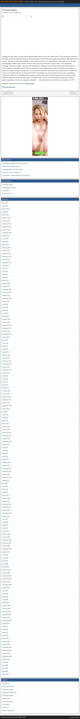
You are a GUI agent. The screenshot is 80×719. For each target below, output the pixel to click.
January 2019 (6, 221)
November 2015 (6, 328)
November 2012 (6, 435)
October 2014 (6, 367)
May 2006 (5, 668)
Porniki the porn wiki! (8, 87)
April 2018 (5, 241)
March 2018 (5, 244)
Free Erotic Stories (7, 184)
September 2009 (7, 549)
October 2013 (6, 403)
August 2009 (5, 552)
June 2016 (5, 307)
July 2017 (5, 268)
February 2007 (6, 641)
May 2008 (5, 596)
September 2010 (7, 513)
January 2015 (6, 358)
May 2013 (5, 417)
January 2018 (6, 250)
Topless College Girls (8, 710)
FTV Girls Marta (9, 10)
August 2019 (5, 209)
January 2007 (6, 644)
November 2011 (6, 471)
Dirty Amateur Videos (8, 686)
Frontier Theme (74, 717)
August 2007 (5, 623)
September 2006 (7, 656)
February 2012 (6, 462)
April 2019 (5, 212)
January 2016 (6, 322)
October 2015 (6, 331)
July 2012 (5, 447)
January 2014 (6, 394)
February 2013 (6, 426)
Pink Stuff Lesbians (7, 695)
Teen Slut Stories (7, 193)
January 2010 (6, 537)
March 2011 (5, 495)
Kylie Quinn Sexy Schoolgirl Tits (11, 172)
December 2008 (6, 576)
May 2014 (5, 382)
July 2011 (5, 483)
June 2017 (5, 271)
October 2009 (6, 546)
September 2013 (7, 405)
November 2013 (6, 400)
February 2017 (6, 283)
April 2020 (5, 206)
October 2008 (6, 582)
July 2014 (5, 376)
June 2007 (5, 629)
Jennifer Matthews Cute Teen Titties (12, 169)
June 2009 (5, 558)
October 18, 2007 (7, 12)
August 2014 (5, 373)
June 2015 (5, 343)
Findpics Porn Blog (7, 689)
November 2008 (6, 579)
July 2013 (5, 411)
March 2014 (5, 388)
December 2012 (6, 432)
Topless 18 (5, 707)
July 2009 (5, 555)
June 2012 (5, 450)
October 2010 (6, 510)
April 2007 (5, 635)
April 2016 (5, 313)
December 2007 (6, 611)
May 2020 (5, 203)
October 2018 (6, 230)
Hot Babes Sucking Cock (9, 692)
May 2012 (5, 453)
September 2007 (7, 620)
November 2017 (6, 256)
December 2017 (6, 253)
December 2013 (6, 397)
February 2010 (6, 534)
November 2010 (6, 507)
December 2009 (6, 540)
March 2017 (5, 280)
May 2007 (5, 632)
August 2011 (5, 480)
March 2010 (5, 531)
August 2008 (5, 588)
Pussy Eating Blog (7, 701)
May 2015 (5, 346)
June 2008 (5, 593)
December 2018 (6, 224)
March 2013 (5, 423)
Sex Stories (5, 190)
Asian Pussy (5, 683)
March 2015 (5, 352)
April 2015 (5, 349)
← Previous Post (7, 93)
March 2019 (5, 215)
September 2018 (7, 232)
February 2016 (6, 319)
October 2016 (6, 295)
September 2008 (7, 584)
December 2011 (6, 468)
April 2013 (5, 420)
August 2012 (5, 444)
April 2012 (5, 456)
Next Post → (74, 93)
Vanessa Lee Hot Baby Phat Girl (11, 166)
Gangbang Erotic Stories (9, 187)
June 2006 (5, 665)
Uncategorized (17, 12)
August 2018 (5, 236)
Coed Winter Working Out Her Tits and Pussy (15, 163)
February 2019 (6, 218)
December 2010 (6, 504)
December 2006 (6, 647)
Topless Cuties (29, 83)
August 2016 (5, 301)
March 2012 (5, 459)
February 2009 (6, 570)
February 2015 (6, 355)
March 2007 (5, 638)
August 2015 (5, 337)
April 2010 (5, 528)
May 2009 (5, 561)
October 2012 (6, 438)
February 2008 (6, 605)
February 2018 (6, 247)
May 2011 (5, 489)
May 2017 (5, 274)
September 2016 (7, 298)
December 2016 (6, 289)
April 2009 (5, 564)
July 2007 (5, 626)
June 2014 (5, 379)
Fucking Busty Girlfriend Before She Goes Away (15, 175)
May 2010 (5, 525)
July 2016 (5, 304)
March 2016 (5, 316)
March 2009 (5, 567)
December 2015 (6, 325)
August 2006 (5, 659)
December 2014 (6, 361)
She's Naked (5, 704)
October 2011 (6, 474)
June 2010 (5, 522)
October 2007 (6, 617)
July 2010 (5, 519)
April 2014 (5, 385)
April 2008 (5, 599)
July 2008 (5, 590)
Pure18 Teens (6, 698)
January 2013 (6, 429)
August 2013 (5, 409)
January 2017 (6, 286)
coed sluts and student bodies (12, 1)
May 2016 (5, 310)
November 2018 (6, 227)
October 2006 (6, 653)
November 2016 (6, 292)
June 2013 (5, 414)
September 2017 (7, 262)
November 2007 (6, 614)
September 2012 (7, 441)
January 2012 (6, 465)
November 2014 (6, 364)
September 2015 (7, 334)
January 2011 (6, 501)
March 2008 (5, 602)
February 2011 (6, 498)
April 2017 (5, 277)
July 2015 (5, 340)
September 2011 (6, 477)
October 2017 (6, 259)
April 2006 (5, 671)
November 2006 (6, 650)
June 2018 (5, 238)
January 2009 (6, 573)
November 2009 (6, 543)
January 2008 (6, 608)
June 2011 (5, 486)
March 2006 (5, 674)
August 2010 (5, 516)
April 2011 (5, 492)
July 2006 (5, 662)
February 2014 (6, 391)
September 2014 (7, 370)
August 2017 (5, 265)
